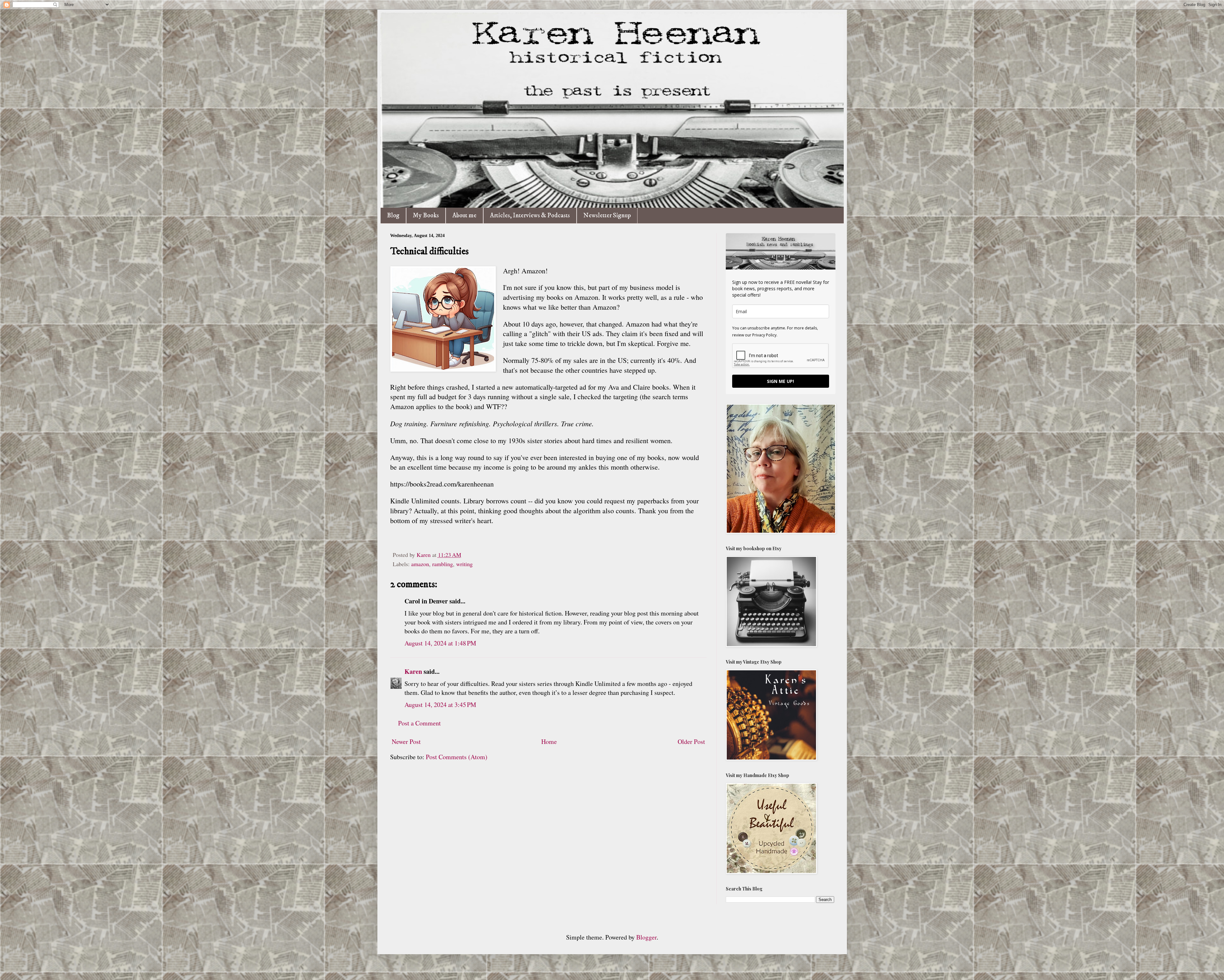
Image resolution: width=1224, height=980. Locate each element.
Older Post (691, 741)
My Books (426, 216)
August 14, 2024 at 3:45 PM (440, 704)
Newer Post (406, 741)
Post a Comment (419, 723)
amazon (420, 564)
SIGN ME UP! (780, 381)
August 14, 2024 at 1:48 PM (440, 643)
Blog (393, 216)
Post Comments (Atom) (456, 757)
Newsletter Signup (607, 216)
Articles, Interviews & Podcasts (530, 216)
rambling (442, 564)
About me (464, 216)
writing (464, 564)
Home (549, 741)
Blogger (646, 937)
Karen (413, 671)
